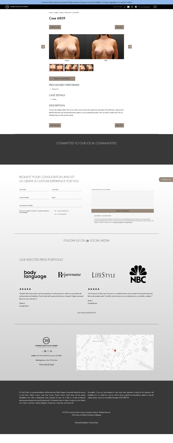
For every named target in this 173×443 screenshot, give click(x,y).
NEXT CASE (119, 27)
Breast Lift (68, 12)
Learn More (113, 2)
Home (51, 12)
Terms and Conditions (81, 422)
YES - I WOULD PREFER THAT (61, 211)
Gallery (56, 12)
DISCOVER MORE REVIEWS (86, 313)
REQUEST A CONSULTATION (62, 78)
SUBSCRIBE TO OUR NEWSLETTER (102, 216)
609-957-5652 (117, 7)
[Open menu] (155, 7)
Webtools (98, 415)
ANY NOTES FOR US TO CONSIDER (101, 189)
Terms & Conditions (118, 222)
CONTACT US (166, 179)
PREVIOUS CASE (55, 27)
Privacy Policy (129, 222)
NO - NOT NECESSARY (60, 214)
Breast (62, 12)
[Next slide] (130, 47)
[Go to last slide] (43, 47)
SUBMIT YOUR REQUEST (122, 211)
